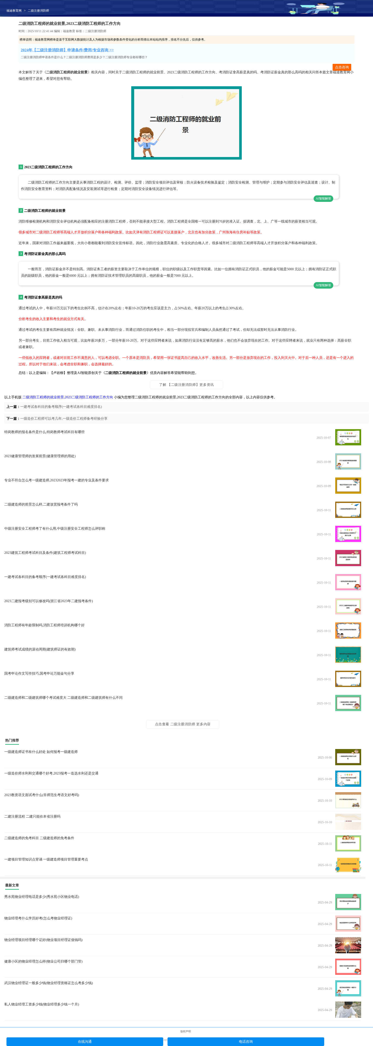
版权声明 (185, 1031)
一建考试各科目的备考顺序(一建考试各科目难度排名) (61, 406)
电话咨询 (246, 1041)
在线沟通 (85, 1041)
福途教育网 (14, 10)
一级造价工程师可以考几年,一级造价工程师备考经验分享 (63, 418)
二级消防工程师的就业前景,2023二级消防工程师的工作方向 (67, 397)
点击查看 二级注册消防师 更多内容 (183, 724)
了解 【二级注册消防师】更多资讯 (186, 384)
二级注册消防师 (38, 10)
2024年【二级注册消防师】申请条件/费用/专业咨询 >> (67, 50)
